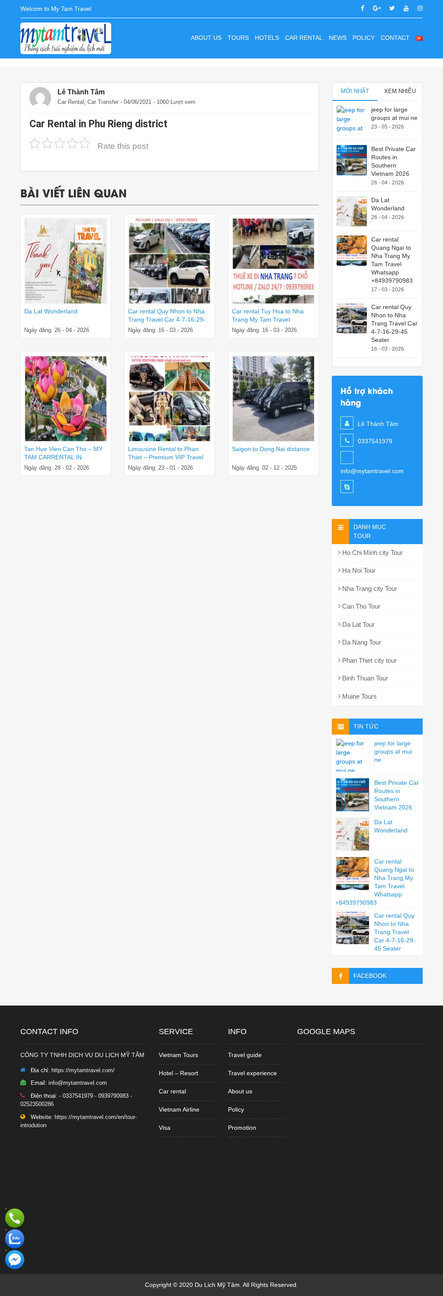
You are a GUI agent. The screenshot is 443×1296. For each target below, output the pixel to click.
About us (206, 37)
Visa (164, 1127)
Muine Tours (358, 696)
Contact (395, 37)
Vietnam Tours (178, 1054)
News (338, 37)
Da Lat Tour (357, 624)
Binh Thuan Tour (364, 678)
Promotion (242, 1127)
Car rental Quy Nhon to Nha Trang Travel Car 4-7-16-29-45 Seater (166, 319)
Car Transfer (103, 102)
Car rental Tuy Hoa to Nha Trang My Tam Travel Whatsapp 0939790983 (268, 319)
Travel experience (252, 1073)
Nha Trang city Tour (368, 588)
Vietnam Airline (179, 1109)
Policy (364, 37)
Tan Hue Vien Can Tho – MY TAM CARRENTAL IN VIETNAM (63, 457)
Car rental (172, 1091)
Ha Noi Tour (358, 570)
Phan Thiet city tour (368, 660)
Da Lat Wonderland (50, 311)
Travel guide (245, 1054)
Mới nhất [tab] (355, 91)
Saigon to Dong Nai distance (271, 448)
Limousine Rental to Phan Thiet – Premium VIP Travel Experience (165, 457)
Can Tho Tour (360, 606)
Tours (238, 37)
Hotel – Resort (178, 1073)
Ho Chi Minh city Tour (371, 552)
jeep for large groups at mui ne (393, 751)
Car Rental (304, 37)
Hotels (267, 37)
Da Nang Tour (360, 642)
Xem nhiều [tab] (400, 91)
